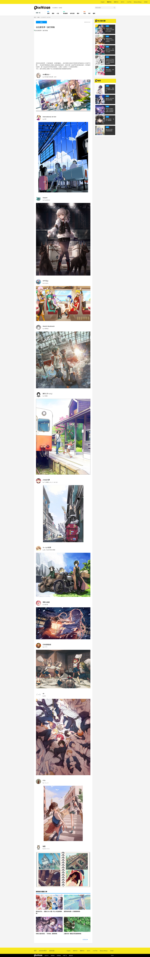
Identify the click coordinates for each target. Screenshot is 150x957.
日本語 (145, 2)
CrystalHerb (47, 200)
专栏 (89, 13)
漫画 (53, 13)
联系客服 (59, 955)
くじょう (46, 782)
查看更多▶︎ (85, 939)
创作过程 (72, 13)
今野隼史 (46, 328)
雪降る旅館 (46, 602)
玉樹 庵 (46, 604)
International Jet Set (49, 117)
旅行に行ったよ (47, 393)
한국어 (122, 2)
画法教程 (65, 13)
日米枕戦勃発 (47, 644)
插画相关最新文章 (41, 891)
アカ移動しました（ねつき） (51, 482)
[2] (63, 111)
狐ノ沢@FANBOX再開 (49, 549)
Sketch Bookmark (49, 326)
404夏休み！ (47, 74)
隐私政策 (71, 955)
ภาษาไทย (129, 2)
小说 (58, 13)
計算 (45, 119)
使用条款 (53, 955)
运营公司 (46, 955)
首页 (35, 17)
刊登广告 (65, 955)
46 (43, 693)
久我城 (45, 396)
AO (45, 696)
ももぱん (46, 283)
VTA (44, 780)
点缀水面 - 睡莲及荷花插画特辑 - (73, 933)
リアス (45, 647)
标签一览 (38, 12)
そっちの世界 (47, 547)
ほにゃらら (47, 848)
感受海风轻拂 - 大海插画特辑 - (72, 911)
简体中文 (109, 2)
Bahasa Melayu (138, 2)
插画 (48, 13)
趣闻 (94, 13)
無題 (44, 846)
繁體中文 (116, 2)
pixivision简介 (43, 950)
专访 (85, 13)
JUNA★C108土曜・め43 (50, 77)
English (102, 2)
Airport (45, 197)
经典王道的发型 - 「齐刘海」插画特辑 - (47, 933)
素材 (78, 13)
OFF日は (45, 281)
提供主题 (51, 950)
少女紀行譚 (46, 480)
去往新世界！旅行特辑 (45, 17)
